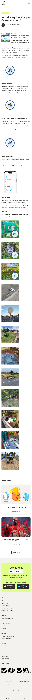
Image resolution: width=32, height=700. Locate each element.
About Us (4, 601)
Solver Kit (4, 645)
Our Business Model (7, 608)
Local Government (6, 638)
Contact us (4, 656)
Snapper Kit (4, 628)
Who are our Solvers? (7, 636)
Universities (4, 643)
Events (3, 625)
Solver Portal (5, 661)
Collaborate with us (7, 610)
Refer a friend (5, 663)
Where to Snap (5, 623)
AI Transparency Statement (9, 686)
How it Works (5, 605)
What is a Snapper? (7, 618)
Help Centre (4, 654)
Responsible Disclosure (23, 681)
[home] (3, 3)
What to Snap (5, 621)
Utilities (3, 641)
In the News (4, 603)
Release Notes (5, 658)
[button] (29, 3)
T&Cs (3, 211)
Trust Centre (9, 681)
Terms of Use (23, 684)
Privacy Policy (8, 684)
